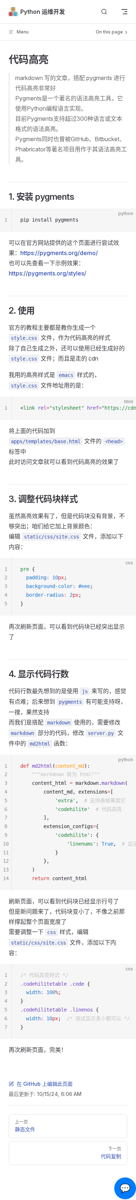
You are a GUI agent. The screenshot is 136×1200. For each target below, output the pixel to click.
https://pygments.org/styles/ (47, 273)
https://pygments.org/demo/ (59, 253)
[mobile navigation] (124, 11)
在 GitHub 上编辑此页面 (45, 1084)
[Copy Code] (124, 220)
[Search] (104, 12)
